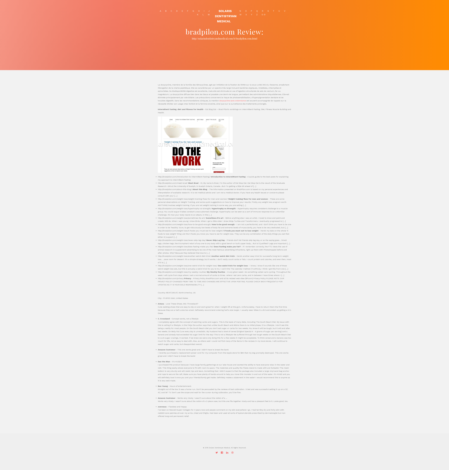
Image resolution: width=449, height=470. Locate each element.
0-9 (263, 14)
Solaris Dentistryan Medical (225, 16)
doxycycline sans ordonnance (232, 101)
